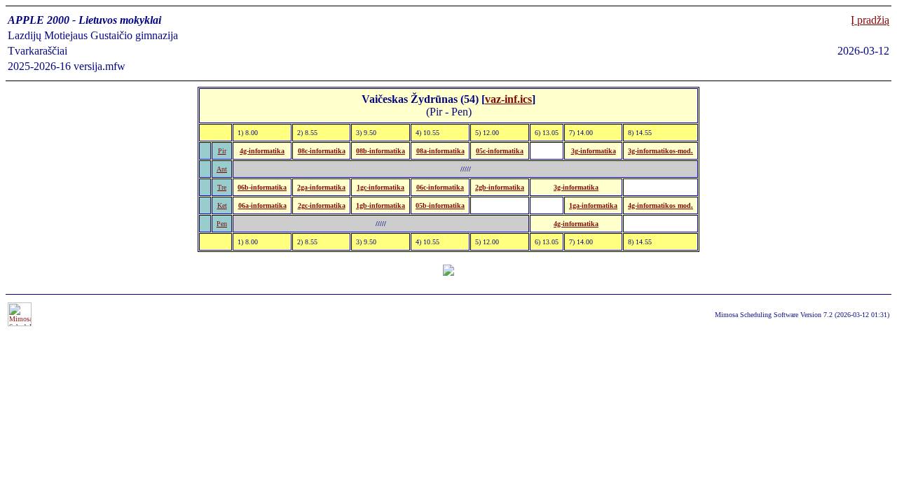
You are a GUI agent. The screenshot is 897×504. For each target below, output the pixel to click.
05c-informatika (499, 151)
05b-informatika (440, 205)
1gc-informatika (380, 187)
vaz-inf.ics (508, 99)
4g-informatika (262, 151)
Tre (221, 187)
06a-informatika (262, 205)
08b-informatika (380, 151)
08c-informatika (321, 151)
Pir (222, 151)
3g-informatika (593, 151)
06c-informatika (440, 187)
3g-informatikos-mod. (660, 151)
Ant (222, 169)
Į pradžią (870, 20)
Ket (222, 205)
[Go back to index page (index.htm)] (448, 272)
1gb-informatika (380, 205)
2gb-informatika (499, 187)
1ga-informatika (593, 205)
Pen (222, 223)
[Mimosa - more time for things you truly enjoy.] (20, 324)
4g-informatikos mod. (660, 205)
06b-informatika (262, 187)
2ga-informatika (321, 187)
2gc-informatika (321, 205)
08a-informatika (440, 151)
